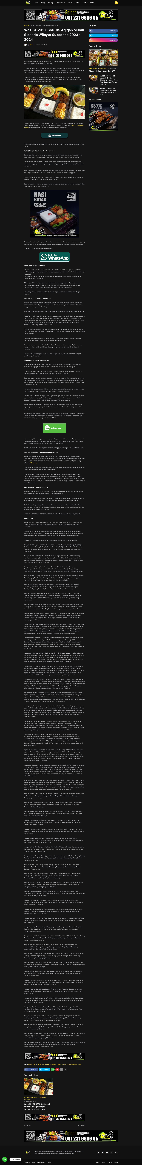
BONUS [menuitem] (92, 3)
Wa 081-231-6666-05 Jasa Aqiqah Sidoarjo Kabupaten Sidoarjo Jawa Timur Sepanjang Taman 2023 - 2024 (109, 80)
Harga (110, 1162)
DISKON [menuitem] (85, 3)
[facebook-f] (98, 1152)
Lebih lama (81, 1125)
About (103, 1162)
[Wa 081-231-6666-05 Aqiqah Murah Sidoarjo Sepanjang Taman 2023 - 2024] (93, 90)
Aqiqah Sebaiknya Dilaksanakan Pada (69, 1064)
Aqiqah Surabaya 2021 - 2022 (41, 1162)
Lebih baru (28, 1125)
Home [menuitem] (36, 3)
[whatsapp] (116, 1152)
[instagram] (111, 1152)
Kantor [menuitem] (77, 3)
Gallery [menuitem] (50, 3)
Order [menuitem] (70, 3)
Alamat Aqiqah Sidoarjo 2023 (102, 71)
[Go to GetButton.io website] (5, 1163)
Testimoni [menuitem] (60, 3)
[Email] (61, 1069)
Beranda (26, 25)
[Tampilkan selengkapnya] (65, 1069)
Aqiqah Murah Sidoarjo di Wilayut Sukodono (44, 25)
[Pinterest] (57, 1069)
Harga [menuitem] (43, 3)
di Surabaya (33, 463)
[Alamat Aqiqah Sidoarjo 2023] (103, 57)
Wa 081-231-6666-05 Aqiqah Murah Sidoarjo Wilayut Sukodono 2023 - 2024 (37, 1106)
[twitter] (103, 1152)
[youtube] (107, 1152)
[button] (116, 2)
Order (116, 1162)
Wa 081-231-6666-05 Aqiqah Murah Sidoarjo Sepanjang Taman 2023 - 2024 (108, 91)
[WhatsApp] (53, 1069)
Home (97, 1162)
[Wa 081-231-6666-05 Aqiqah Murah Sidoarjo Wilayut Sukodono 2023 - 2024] (38, 1086)
